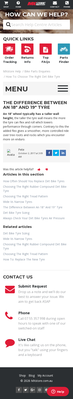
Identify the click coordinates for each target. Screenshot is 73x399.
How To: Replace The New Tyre (24, 259)
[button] (38, 169)
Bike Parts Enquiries (37, 71)
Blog (32, 375)
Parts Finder (64, 60)
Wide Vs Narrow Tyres (17, 202)
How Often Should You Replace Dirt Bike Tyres (33, 181)
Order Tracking (10, 60)
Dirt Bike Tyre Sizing (16, 213)
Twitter (56, 153)
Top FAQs (46, 60)
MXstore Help (12, 71)
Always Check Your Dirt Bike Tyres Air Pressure (34, 218)
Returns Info (27, 60)
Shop (22, 375)
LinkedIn (63, 153)
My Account (45, 375)
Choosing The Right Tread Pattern (25, 196)
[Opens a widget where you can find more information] (58, 392)
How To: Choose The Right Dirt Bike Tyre (33, 76)
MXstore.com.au (42, 381)
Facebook (49, 153)
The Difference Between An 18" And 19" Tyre (32, 207)
